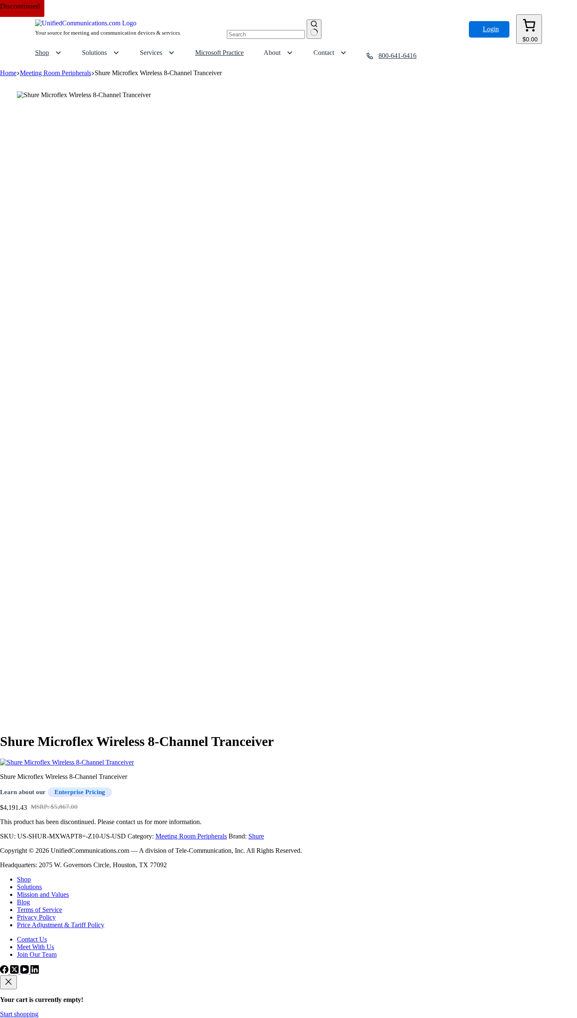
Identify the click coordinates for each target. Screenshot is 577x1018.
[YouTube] (25, 971)
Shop (24, 879)
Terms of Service (39, 909)
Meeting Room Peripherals (191, 836)
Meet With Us (35, 946)
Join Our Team (37, 954)
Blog (23, 902)
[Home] (85, 23)
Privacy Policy (36, 917)
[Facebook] (5, 971)
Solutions (29, 886)
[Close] (8, 982)
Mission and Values (43, 894)
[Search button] (314, 29)
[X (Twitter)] (15, 971)
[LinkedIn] (34, 971)
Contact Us (32, 939)
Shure (256, 836)
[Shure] (67, 762)
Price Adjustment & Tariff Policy (60, 924)
